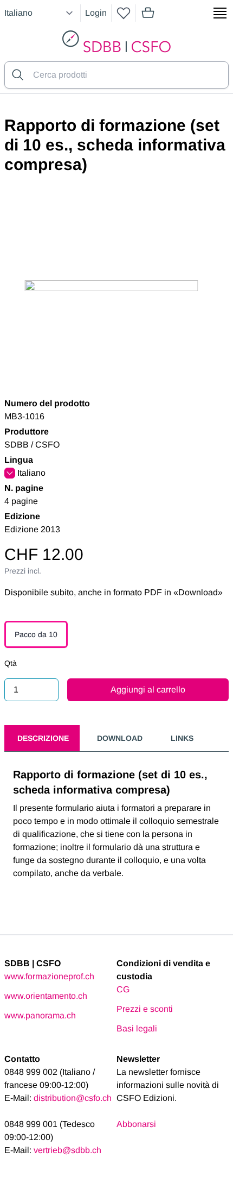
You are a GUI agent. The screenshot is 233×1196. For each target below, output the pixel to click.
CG (123, 989)
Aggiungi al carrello (148, 689)
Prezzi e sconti (144, 1009)
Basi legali (136, 1028)
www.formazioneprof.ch (49, 976)
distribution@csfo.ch (73, 1098)
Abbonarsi (136, 1124)
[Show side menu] (220, 13)
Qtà (10, 663)
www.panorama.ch (40, 1015)
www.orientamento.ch (45, 995)
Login (96, 12)
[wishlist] (123, 13)
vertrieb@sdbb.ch (67, 1150)
